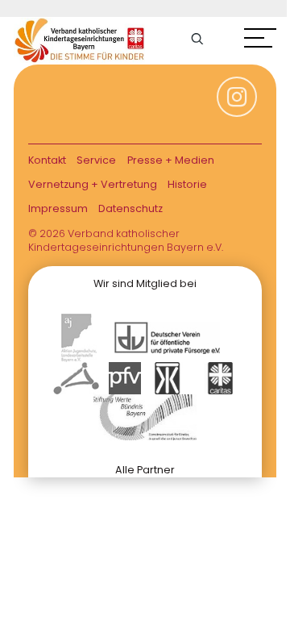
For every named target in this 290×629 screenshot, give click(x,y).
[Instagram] (237, 104)
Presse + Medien (170, 160)
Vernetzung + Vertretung (92, 184)
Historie (187, 184)
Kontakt (47, 160)
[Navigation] (260, 40)
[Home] (79, 41)
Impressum (58, 208)
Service (96, 160)
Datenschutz (130, 208)
